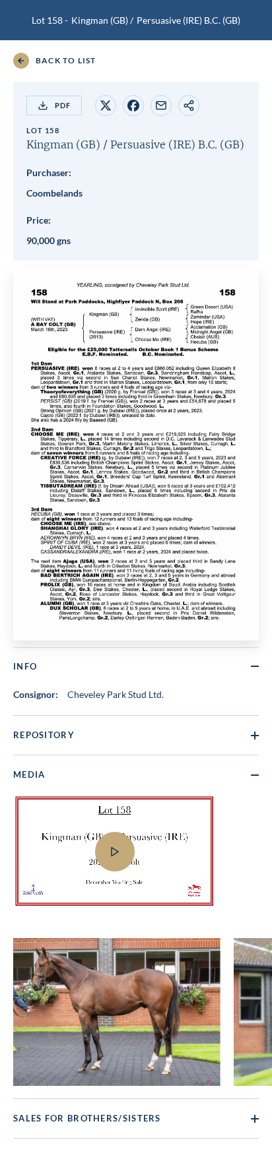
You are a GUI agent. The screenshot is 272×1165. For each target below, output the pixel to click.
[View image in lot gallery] (117, 1012)
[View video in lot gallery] (136, 859)
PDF (63, 105)
